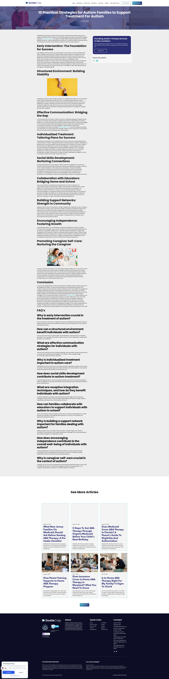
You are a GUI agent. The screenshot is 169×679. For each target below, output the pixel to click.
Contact (92, 627)
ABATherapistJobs (123, 675)
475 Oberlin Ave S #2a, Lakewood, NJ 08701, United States (120, 633)
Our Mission (103, 622)
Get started (137, 3)
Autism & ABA (87, 3)
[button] (79, 3)
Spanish (103, 627)
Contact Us (101, 50)
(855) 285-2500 (117, 624)
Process (103, 624)
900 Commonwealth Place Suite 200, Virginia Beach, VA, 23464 (120, 642)
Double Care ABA (70, 295)
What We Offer (93, 624)
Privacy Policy (104, 629)
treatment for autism (47, 38)
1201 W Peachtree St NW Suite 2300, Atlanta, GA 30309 (119, 647)
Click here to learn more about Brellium (46, 636)
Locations (100, 3)
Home (73, 3)
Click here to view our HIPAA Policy (55, 631)
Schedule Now (93, 629)
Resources (94, 3)
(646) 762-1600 (117, 623)
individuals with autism (64, 127)
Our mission (79, 3)
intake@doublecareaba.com (120, 626)
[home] (33, 3)
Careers (107, 3)
